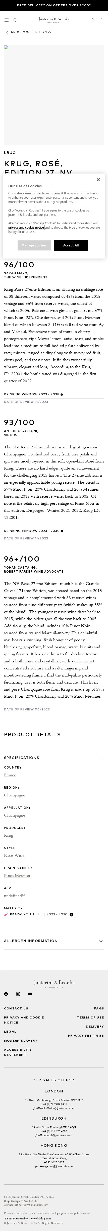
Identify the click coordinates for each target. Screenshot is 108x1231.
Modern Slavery (20, 1040)
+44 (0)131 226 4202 (54, 1131)
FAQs (99, 1008)
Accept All (71, 245)
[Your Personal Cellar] (92, 20)
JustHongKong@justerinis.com (54, 1166)
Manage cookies (34, 245)
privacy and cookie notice (26, 227)
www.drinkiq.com (40, 1218)
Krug (10, 153)
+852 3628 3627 (54, 1162)
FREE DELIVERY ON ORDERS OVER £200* (54, 5)
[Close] (98, 179)
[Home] (54, 20)
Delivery (95, 1026)
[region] (54, 216)
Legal (10, 1031)
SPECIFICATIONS (21, 758)
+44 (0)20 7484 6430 (54, 1104)
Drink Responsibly (16, 1218)
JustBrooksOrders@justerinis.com (54, 1108)
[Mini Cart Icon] (101, 20)
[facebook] (6, 994)
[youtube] (30, 994)
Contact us (16, 1008)
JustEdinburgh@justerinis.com (54, 1135)
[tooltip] (62, 394)
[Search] (15, 20)
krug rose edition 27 (31, 32)
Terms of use (90, 1017)
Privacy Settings (86, 1035)
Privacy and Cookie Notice (24, 1020)
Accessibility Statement (18, 1052)
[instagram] (18, 994)
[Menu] (6, 20)
